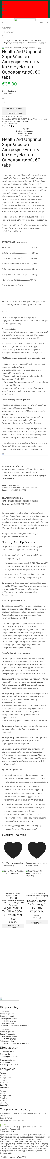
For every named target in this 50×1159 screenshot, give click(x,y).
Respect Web (15, 1129)
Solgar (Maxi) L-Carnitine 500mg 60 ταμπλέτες (13, 911)
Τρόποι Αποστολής (7, 1016)
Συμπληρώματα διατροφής (14, 43)
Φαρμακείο (4, 1087)
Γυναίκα (3, 1073)
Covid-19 (3, 1085)
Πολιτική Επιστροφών (8, 1018)
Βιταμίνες (31, 893)
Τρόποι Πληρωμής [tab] (25, 133)
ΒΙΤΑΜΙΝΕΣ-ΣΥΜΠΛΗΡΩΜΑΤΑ (31, 40)
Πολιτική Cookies (7, 1023)
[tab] (25, 128)
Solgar (13, 919)
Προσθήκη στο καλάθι (14, 109)
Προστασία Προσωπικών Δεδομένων (14, 1026)
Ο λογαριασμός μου (8, 1052)
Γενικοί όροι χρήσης (8, 1021)
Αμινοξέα (16, 893)
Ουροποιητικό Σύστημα (37, 43)
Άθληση (9, 893)
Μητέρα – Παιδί (6, 1078)
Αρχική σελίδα (11, 40)
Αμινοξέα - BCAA (13, 896)
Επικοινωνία (5, 1054)
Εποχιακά (4, 1082)
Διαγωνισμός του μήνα (9, 1056)
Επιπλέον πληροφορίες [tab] (25, 131)
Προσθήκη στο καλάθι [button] (13, 926)
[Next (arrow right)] (1, 997)
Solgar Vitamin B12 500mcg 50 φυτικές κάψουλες (36, 906)
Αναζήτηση (6, 28)
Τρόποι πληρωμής (7, 1014)
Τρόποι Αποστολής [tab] (25, 136)
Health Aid (12, 91)
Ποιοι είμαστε (5, 1011)
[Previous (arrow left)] (0, 997)
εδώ (9, 1153)
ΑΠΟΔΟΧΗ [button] (21, 1157)
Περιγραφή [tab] (25, 128)
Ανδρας (3, 1075)
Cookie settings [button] (8, 1157)
